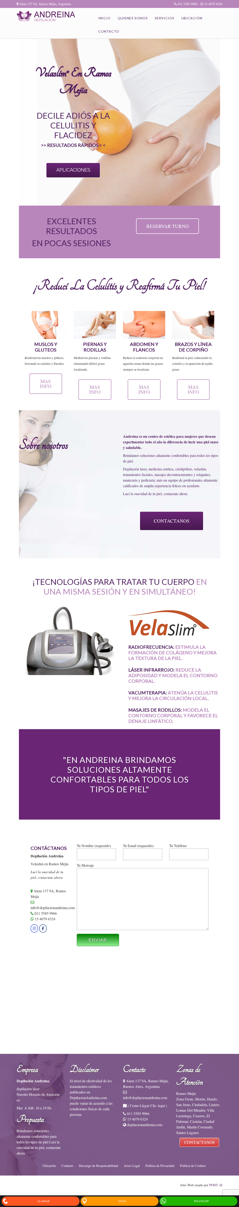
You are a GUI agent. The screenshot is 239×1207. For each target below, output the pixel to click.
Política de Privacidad (159, 1165)
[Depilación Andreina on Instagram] (34, 928)
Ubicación (191, 18)
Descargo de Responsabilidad (98, 1165)
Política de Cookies (193, 1165)
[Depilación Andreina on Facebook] (43, 928)
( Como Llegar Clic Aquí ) (147, 1105)
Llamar (43, 1201)
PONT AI (215, 1185)
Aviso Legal (132, 1165)
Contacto (108, 31)
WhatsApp (201, 1201)
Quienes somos (133, 18)
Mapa (122, 1201)
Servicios (164, 18)
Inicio (104, 18)
